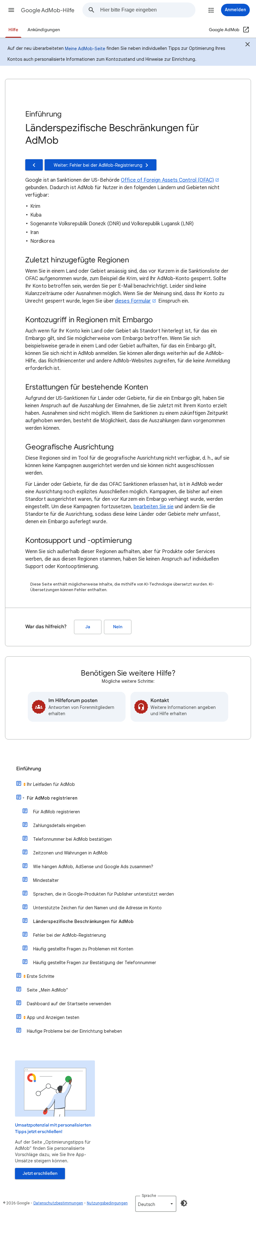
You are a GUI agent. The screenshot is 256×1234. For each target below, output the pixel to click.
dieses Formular (133, 301)
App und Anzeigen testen (53, 1017)
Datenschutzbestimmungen (58, 1203)
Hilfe (13, 29)
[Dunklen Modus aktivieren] (183, 1203)
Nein (117, 626)
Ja (87, 626)
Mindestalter (46, 880)
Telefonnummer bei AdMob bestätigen (72, 839)
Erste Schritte (40, 976)
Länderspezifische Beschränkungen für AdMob (83, 921)
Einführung (28, 769)
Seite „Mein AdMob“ (47, 990)
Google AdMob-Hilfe (47, 10)
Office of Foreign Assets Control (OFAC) (167, 180)
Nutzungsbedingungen (107, 1203)
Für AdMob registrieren (52, 798)
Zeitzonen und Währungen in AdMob (70, 853)
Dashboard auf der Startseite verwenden (69, 1004)
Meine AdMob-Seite (85, 48)
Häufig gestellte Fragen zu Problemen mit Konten (83, 949)
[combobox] (147, 10)
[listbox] (155, 1204)
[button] (11, 9)
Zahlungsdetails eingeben (59, 825)
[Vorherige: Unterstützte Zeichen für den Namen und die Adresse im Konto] (34, 164)
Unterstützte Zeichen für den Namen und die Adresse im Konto (97, 908)
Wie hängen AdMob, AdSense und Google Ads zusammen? (93, 866)
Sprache (149, 1195)
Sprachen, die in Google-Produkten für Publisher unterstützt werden (103, 894)
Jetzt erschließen (39, 1173)
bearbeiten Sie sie (154, 507)
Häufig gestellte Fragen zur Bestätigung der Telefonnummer (94, 962)
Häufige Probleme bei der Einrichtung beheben (74, 1031)
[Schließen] (247, 45)
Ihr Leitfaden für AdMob (51, 784)
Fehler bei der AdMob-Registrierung (69, 935)
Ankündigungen (43, 29)
